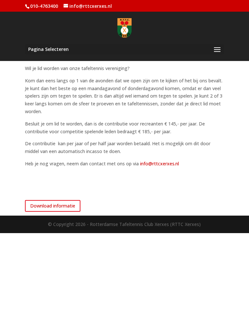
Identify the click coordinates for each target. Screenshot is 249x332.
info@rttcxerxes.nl (159, 163)
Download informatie (52, 206)
